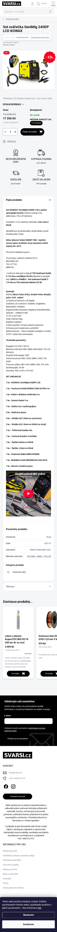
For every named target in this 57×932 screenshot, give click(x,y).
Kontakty (7, 878)
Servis (5, 883)
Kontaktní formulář (17, 796)
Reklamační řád (10, 851)
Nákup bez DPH (10, 869)
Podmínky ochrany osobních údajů (18, 855)
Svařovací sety (19, 572)
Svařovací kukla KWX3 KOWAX (25, 454)
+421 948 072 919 (25, 838)
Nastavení (28, 915)
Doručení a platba (11, 865)
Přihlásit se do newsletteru (17, 739)
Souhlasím (28, 924)
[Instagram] (12, 786)
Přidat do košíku (29, 132)
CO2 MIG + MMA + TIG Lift (39, 556)
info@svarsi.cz (29, 835)
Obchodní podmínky (12, 860)
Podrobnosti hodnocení (40, 37)
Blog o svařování (10, 874)
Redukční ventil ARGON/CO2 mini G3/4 (29, 460)
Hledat (50, 12)
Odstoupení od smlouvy (13, 888)
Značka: (9, 45)
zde (39, 908)
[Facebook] (5, 786)
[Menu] (53, 3)
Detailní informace (12, 104)
